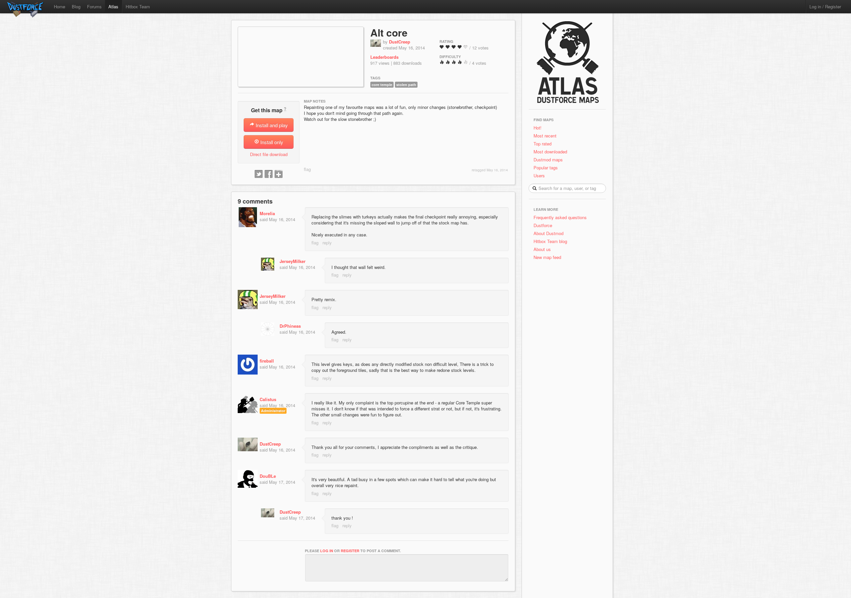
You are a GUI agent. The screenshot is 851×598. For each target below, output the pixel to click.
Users (539, 175)
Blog (76, 6)
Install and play (271, 125)
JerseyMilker (292, 261)
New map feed (549, 257)
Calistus (268, 399)
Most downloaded (550, 151)
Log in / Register (825, 6)
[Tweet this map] (258, 174)
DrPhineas (290, 326)
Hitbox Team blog (550, 241)
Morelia (267, 213)
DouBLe (268, 476)
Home (59, 6)
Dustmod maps (548, 159)
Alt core (389, 32)
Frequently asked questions (560, 217)
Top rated (542, 143)
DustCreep (399, 42)
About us (542, 249)
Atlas (113, 6)
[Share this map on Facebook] (268, 174)
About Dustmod (548, 233)
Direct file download (269, 154)
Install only (271, 141)
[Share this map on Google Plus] (278, 174)
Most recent (545, 135)
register (350, 550)
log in (326, 550)
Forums (94, 6)
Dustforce (543, 225)
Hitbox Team (138, 6)
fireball (267, 361)
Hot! (538, 128)
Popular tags (546, 167)
